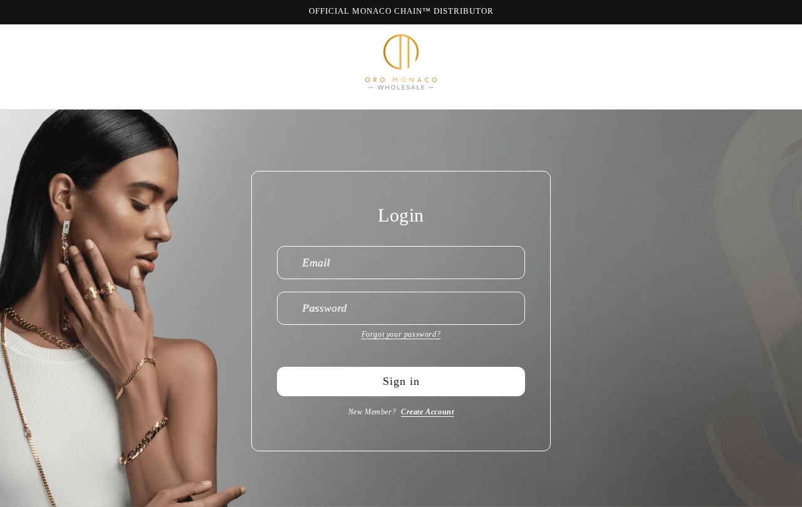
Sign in (401, 381)
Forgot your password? (401, 334)
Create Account (427, 411)
